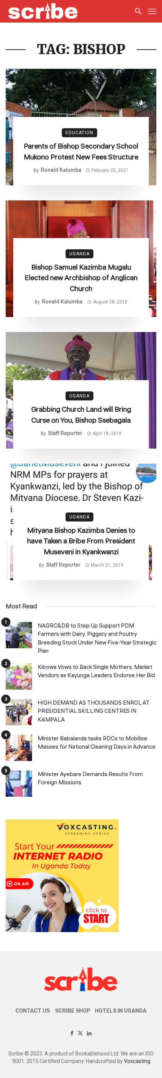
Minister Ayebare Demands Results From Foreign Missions (90, 778)
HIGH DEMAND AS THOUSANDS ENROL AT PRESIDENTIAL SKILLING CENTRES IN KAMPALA (94, 711)
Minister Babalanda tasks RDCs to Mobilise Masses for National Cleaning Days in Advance (97, 743)
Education (79, 132)
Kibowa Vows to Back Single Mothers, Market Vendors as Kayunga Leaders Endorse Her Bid (96, 671)
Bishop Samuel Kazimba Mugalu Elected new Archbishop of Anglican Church (81, 278)
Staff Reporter (65, 433)
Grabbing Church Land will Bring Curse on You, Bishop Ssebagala (81, 415)
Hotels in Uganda (121, 1011)
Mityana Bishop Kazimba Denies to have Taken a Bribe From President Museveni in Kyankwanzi (81, 541)
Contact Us (32, 1011)
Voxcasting (137, 1061)
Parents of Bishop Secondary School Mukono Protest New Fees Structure (81, 151)
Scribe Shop (72, 1011)
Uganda (79, 253)
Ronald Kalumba (61, 170)
